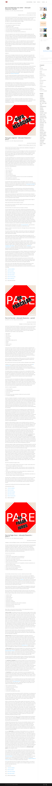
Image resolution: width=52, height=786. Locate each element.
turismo (41, 143)
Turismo (41, 85)
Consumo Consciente (19, 10)
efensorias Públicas (9, 756)
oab (45, 122)
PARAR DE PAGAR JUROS (15, 73)
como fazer (41, 112)
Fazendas (41, 77)
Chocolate (41, 68)
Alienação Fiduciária (16, 681)
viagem (44, 143)
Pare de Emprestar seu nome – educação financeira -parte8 (18, 8)
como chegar (42, 111)
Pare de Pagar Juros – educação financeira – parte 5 (19, 535)
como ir (45, 112)
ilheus (45, 117)
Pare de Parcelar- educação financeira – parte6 (20, 318)
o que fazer (41, 127)
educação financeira (43, 116)
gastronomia (42, 117)
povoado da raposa (43, 133)
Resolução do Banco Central (10, 650)
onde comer (41, 124)
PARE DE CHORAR (11, 490)
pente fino (41, 132)
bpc (40, 103)
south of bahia (42, 140)
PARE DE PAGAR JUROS (11, 276)
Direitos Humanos (43, 75)
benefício (44, 101)
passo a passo (42, 130)
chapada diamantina (43, 106)
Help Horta (41, 81)
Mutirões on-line (25, 645)
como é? (41, 114)
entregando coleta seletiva (9, 245)
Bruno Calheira (15, 784)
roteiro (44, 138)
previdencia (44, 135)
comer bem (41, 109)
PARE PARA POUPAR (11, 274)
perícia (45, 132)
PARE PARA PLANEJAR (11, 272)
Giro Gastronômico (43, 80)
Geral (40, 78)
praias (41, 135)
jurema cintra (42, 122)
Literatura (41, 83)
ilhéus (41, 119)
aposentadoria (42, 98)
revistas (21, 579)
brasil (43, 103)
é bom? (41, 145)
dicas (44, 114)
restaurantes (42, 137)
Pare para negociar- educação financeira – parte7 (18, 138)
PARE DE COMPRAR (11, 269)
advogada (41, 95)
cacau (41, 104)
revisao (41, 138)
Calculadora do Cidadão (30, 184)
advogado (41, 96)
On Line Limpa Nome (24, 224)
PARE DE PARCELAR (11, 278)
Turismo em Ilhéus (43, 86)
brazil (45, 103)
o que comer (42, 125)
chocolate (41, 108)
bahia (41, 101)
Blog (15, 10)
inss (43, 119)
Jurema (8, 10)
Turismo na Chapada (43, 90)
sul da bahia (41, 141)
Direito (41, 71)
